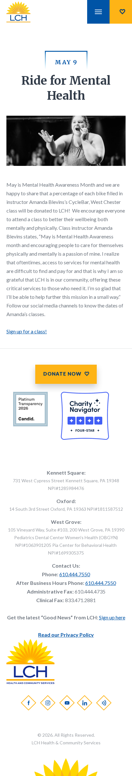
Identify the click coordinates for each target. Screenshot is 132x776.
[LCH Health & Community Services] (24, 11)
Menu (98, 12)
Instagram (47, 702)
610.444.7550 (74, 574)
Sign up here (112, 617)
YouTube (66, 702)
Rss (103, 702)
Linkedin (84, 702)
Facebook (28, 702)
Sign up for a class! (26, 331)
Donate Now (121, 12)
